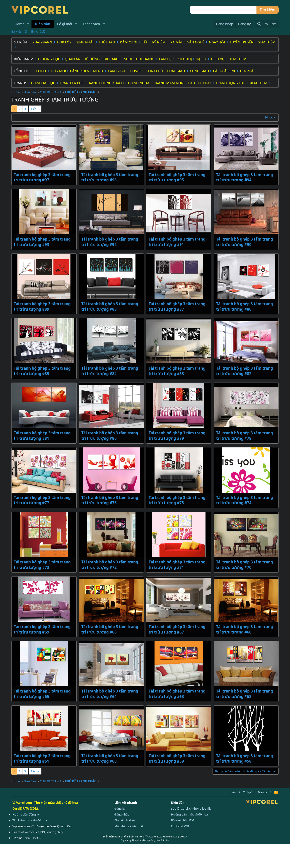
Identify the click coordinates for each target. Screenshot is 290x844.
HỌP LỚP (64, 42)
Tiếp (33, 109)
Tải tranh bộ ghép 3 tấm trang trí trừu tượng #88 (109, 306)
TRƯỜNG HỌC (49, 59)
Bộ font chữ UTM (182, 820)
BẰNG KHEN (79, 71)
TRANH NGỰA (139, 82)
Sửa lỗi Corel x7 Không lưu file (191, 808)
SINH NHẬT (85, 42)
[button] (28, 24)
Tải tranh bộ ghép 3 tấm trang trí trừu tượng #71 (177, 564)
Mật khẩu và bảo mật (128, 826)
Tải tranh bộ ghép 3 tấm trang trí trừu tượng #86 (244, 306)
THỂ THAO (107, 42)
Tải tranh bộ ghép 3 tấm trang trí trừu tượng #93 (42, 241)
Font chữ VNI (180, 826)
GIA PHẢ (247, 71)
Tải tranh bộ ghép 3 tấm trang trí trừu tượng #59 (177, 758)
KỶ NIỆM (159, 42)
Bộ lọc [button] (268, 117)
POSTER (136, 71)
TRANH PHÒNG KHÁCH (105, 82)
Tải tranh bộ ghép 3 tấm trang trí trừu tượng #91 (177, 241)
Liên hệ (235, 792)
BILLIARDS (112, 59)
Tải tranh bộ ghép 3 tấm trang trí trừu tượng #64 (109, 693)
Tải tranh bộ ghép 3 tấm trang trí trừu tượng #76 (109, 500)
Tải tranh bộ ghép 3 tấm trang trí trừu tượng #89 (42, 306)
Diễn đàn (42, 23)
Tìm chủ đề (38, 31)
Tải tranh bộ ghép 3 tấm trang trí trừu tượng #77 (42, 500)
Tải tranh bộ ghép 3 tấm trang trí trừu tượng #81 (42, 435)
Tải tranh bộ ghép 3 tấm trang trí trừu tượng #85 (42, 371)
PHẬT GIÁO (176, 71)
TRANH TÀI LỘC (43, 82)
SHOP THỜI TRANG (139, 59)
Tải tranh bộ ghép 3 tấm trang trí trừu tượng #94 (244, 177)
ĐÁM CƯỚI (129, 42)
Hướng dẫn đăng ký (26, 814)
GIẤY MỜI (58, 71)
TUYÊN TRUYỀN (242, 42)
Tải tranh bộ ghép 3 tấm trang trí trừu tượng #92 (109, 241)
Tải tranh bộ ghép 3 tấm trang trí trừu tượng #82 (244, 371)
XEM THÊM (267, 42)
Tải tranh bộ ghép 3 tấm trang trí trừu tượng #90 (244, 241)
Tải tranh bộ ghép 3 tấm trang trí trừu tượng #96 (109, 177)
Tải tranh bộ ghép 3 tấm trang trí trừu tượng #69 (42, 629)
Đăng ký (120, 808)
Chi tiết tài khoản (125, 820)
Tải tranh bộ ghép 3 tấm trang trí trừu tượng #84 (109, 371)
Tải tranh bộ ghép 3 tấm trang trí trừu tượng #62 (244, 693)
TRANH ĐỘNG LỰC (230, 82)
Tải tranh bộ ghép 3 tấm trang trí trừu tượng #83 (177, 371)
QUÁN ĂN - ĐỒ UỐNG (82, 59)
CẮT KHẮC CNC (224, 71)
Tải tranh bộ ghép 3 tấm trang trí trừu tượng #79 (177, 435)
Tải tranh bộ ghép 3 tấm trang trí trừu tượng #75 (177, 500)
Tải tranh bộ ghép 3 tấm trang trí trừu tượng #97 (42, 177)
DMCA (183, 836)
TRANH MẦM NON (169, 82)
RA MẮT (177, 42)
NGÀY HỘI (217, 42)
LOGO (41, 71)
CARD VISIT (117, 71)
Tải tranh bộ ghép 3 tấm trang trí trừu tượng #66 (244, 629)
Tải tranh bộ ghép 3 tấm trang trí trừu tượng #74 (244, 500)
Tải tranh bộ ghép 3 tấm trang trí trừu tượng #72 (109, 564)
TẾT (145, 42)
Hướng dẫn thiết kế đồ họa (189, 814)
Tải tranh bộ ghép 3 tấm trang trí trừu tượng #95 (177, 177)
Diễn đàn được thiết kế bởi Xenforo (140, 836)
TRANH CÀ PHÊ (71, 82)
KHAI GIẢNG (42, 42)
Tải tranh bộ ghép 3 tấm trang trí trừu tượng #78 (244, 435)
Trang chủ (264, 792)
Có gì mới (64, 23)
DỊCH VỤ (218, 59)
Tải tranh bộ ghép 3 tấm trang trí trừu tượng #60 (109, 758)
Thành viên (91, 23)
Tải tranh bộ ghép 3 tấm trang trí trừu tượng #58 (244, 758)
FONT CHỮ (154, 71)
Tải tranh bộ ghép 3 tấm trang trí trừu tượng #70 (244, 564)
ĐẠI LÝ (201, 59)
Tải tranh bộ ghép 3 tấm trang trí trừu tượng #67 (177, 629)
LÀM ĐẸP (166, 59)
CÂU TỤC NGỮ (200, 82)
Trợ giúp (248, 792)
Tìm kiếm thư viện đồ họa (29, 820)
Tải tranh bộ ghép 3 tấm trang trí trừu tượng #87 (177, 306)
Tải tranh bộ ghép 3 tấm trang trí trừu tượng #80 (109, 435)
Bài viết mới (19, 31)
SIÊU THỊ (185, 59)
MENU (98, 71)
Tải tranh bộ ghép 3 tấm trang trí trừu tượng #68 (109, 629)
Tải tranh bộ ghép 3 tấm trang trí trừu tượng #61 (42, 758)
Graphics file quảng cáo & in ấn (150, 840)
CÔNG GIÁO (199, 71)
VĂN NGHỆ (196, 42)
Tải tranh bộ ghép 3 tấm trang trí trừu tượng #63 (177, 693)
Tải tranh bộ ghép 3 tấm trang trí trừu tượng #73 (42, 564)
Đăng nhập (121, 814)
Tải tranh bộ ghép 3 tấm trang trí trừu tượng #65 (42, 693)
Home (19, 23)
